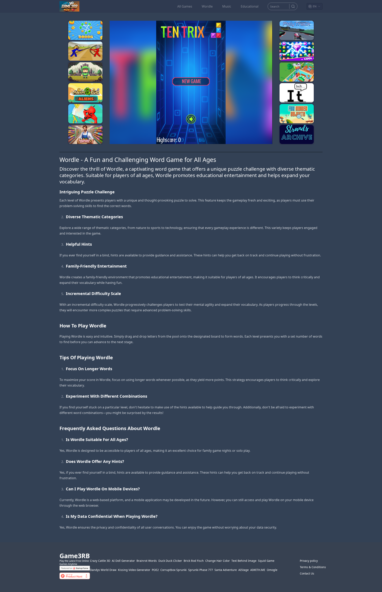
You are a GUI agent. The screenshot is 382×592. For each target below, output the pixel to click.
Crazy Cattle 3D (100, 561)
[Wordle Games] (85, 72)
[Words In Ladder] (85, 30)
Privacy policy (309, 561)
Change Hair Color (217, 561)
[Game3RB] (69, 6)
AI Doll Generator (123, 561)
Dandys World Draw (103, 570)
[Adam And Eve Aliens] (85, 92)
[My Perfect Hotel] (297, 72)
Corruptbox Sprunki (173, 570)
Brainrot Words (146, 561)
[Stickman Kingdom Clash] (85, 51)
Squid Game (266, 561)
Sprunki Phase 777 (200, 570)
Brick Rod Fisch (194, 561)
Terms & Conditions (311, 567)
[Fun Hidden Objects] (297, 113)
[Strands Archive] (297, 134)
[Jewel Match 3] (297, 51)
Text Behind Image (243, 561)
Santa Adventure (225, 570)
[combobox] (315, 6)
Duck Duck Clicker (170, 561)
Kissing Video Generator (134, 570)
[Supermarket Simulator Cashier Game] (85, 134)
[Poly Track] (297, 30)
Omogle (272, 570)
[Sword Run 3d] (85, 113)
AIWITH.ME (257, 570)
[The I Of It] (297, 92)
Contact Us (307, 573)
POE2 (155, 570)
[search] (293, 6)
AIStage (243, 570)
